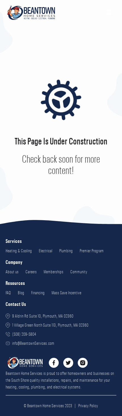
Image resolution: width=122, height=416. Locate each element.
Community (78, 272)
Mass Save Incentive (66, 293)
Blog (21, 293)
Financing (38, 293)
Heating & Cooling (19, 251)
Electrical (45, 251)
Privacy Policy (88, 406)
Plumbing (66, 251)
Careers (31, 272)
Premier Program (92, 251)
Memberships (54, 272)
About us (12, 272)
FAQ (8, 293)
